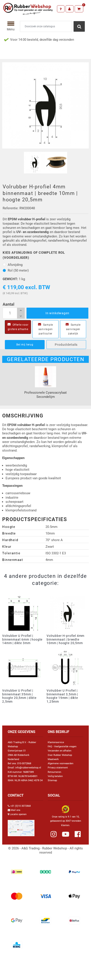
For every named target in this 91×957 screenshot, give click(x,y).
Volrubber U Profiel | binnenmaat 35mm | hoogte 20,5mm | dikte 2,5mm (19, 696)
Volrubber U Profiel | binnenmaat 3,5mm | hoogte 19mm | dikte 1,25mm (62, 696)
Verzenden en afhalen (59, 750)
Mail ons (15, 810)
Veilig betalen (55, 776)
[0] (79, 9)
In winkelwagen (57, 313)
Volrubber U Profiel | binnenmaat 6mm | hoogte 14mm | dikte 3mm (22, 639)
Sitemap (52, 780)
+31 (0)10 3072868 (20, 806)
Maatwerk (53, 759)
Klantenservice (56, 742)
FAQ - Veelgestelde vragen (62, 746)
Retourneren (54, 772)
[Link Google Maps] (21, 826)
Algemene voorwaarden (60, 763)
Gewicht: (10, 279)
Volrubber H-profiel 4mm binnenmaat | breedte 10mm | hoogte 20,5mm (65, 639)
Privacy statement (58, 767)
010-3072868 (24, 763)
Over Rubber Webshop (60, 755)
